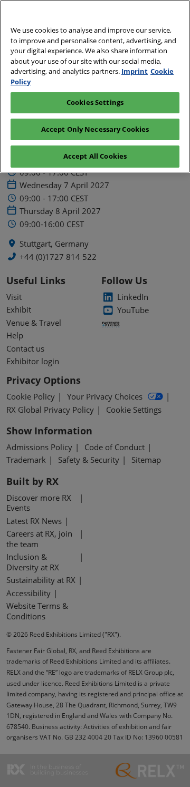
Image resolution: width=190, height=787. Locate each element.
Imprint (134, 71)
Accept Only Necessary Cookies (95, 129)
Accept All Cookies (95, 156)
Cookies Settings (95, 102)
